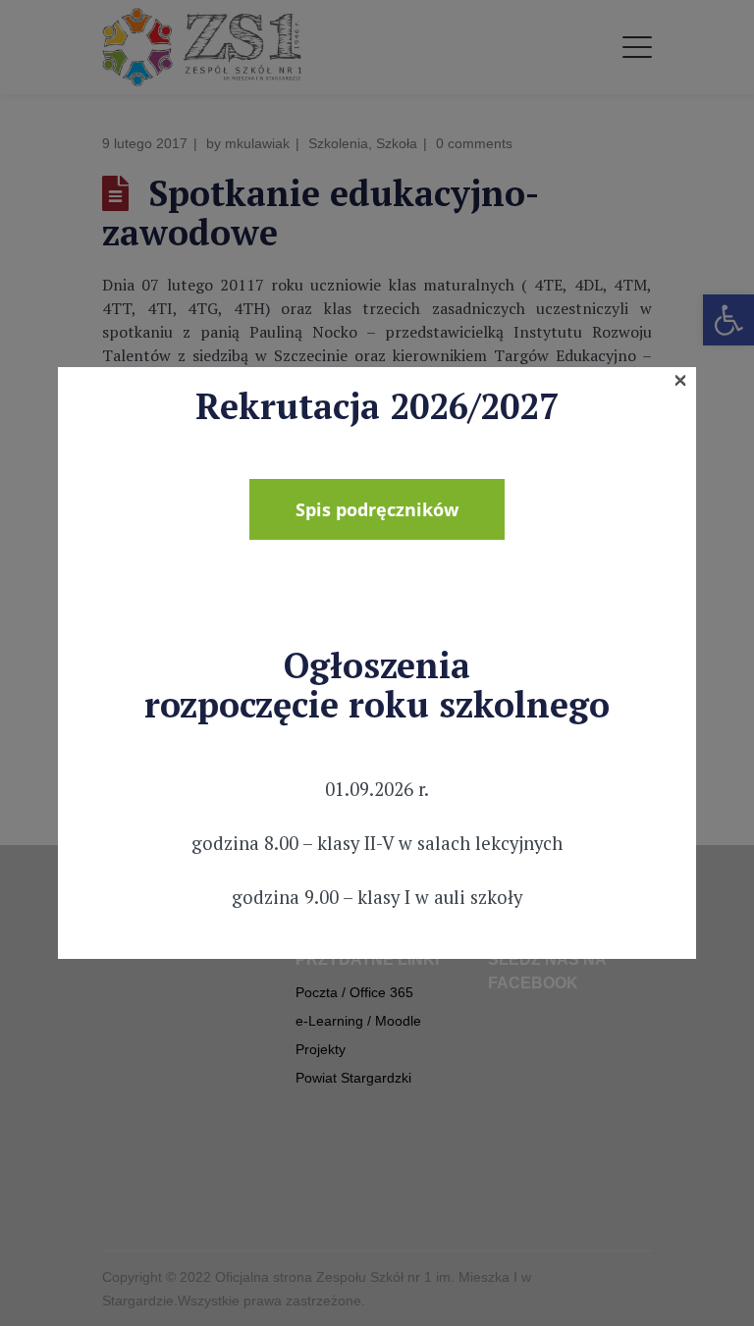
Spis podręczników (377, 509)
